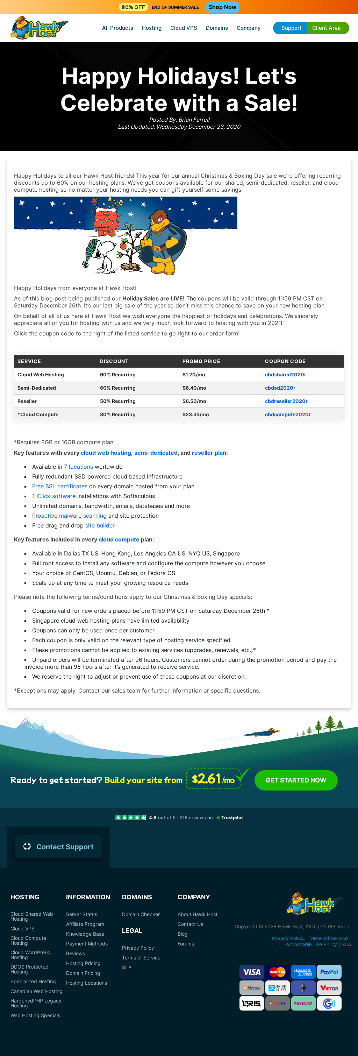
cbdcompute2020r (288, 414)
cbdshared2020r (285, 374)
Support (291, 27)
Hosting (152, 27)
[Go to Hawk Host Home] (39, 28)
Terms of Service (141, 957)
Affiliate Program (85, 924)
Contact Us (190, 924)
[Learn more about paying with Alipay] (277, 987)
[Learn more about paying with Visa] (251, 972)
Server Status (81, 914)
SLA (126, 967)
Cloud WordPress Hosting (30, 955)
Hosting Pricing (83, 963)
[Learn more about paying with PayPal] (329, 972)
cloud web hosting (106, 452)
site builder (100, 525)
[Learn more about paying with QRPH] (277, 1003)
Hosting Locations (86, 982)
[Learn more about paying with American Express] (303, 972)
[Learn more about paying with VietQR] (329, 987)
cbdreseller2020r (286, 401)
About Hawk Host (197, 914)
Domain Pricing (83, 973)
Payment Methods (87, 943)
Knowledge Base (85, 933)
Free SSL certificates (59, 486)
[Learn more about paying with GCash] (329, 1003)
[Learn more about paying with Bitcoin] (251, 987)
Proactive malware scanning (69, 515)
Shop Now (223, 6)
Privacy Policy (138, 947)
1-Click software (54, 495)
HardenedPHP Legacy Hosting (36, 1003)
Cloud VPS (183, 27)
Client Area (326, 27)
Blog (183, 933)
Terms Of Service (328, 938)
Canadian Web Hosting (36, 991)
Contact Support (65, 847)
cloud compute (119, 539)
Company (249, 27)
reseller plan (209, 452)
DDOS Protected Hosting (29, 969)
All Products (117, 27)
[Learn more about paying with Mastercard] (277, 972)
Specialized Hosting (33, 981)
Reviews (75, 953)
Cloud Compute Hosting (28, 940)
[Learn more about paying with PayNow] (303, 1003)
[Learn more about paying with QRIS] (251, 1003)
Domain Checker (141, 914)
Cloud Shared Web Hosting (31, 916)
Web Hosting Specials (35, 1015)
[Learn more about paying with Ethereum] (303, 987)
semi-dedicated (156, 452)
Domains (217, 27)
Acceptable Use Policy (311, 944)
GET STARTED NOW (296, 780)
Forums (186, 943)
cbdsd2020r (280, 388)
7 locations (78, 466)
